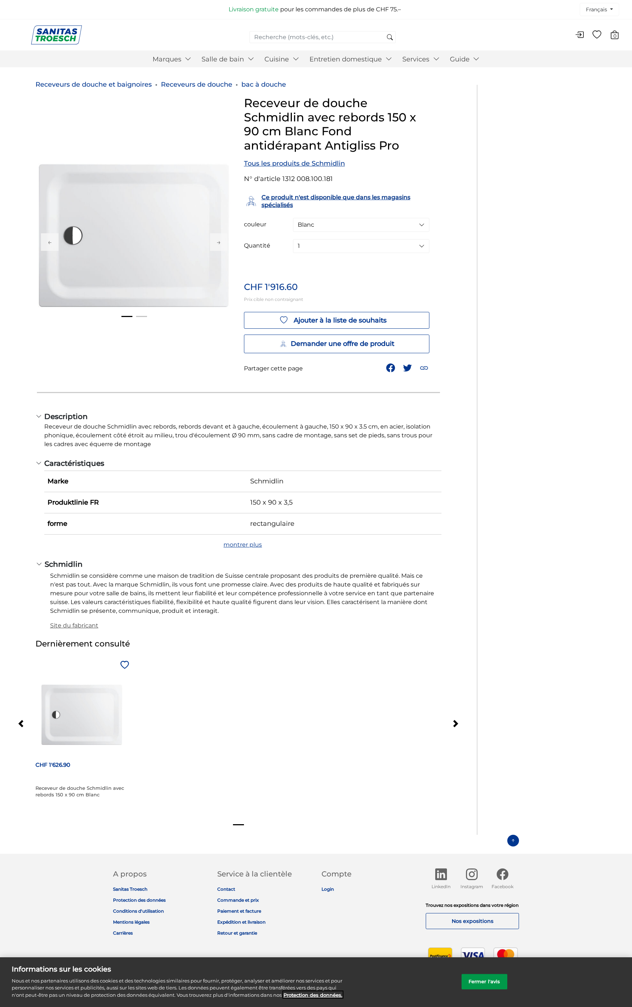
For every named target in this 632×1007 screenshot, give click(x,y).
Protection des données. (312, 994)
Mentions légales (131, 922)
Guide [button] (460, 59)
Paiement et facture (239, 911)
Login (327, 889)
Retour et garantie (237, 933)
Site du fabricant (74, 625)
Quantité (257, 245)
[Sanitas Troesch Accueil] (56, 34)
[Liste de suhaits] (596, 35)
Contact (226, 889)
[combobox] (322, 37)
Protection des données (139, 900)
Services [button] (416, 59)
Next (218, 242)
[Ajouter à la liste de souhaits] (123, 665)
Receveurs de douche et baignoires (93, 84)
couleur (255, 224)
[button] (424, 367)
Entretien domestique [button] (346, 59)
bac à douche (263, 84)
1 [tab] (126, 316)
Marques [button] (168, 59)
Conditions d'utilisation (138, 911)
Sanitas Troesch (130, 889)
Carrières (123, 933)
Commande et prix (238, 900)
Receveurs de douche (196, 84)
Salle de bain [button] (224, 59)
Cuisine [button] (277, 59)
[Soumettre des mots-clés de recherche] (390, 37)
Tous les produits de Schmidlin (294, 163)
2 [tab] (141, 316)
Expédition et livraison (241, 922)
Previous (50, 242)
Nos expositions (472, 921)
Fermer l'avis (484, 981)
